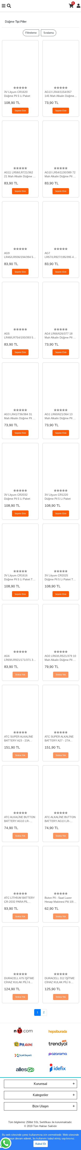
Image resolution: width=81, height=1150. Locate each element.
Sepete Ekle (20, 110)
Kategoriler (40, 1095)
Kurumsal (40, 1083)
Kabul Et (40, 1143)
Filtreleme (31, 32)
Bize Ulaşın (40, 1106)
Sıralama (48, 32)
